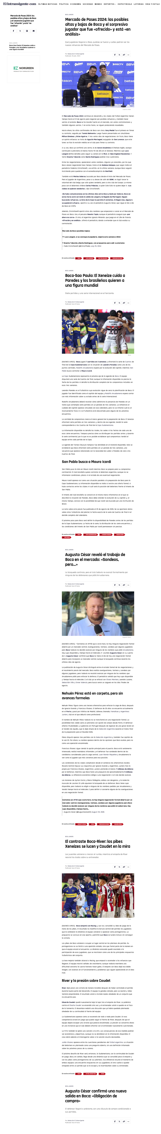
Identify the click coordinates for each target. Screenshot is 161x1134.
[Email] (34, 31)
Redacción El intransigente (76, 54)
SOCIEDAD (88, 4)
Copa (66, 376)
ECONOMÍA (75, 4)
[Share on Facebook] (114, 303)
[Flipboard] (27, 31)
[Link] (124, 303)
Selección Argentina (107, 729)
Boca (79, 122)
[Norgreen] (23, 69)
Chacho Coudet (75, 1005)
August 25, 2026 (98, 812)
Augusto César (116, 653)
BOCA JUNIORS (13, 43)
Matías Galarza (102, 258)
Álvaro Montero (112, 679)
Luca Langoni (89, 258)
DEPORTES (109, 4)
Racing (93, 926)
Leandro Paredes (110, 365)
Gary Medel (109, 130)
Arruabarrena (128, 650)
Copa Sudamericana (79, 365)
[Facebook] (13, 31)
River (64, 988)
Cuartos (128, 361)
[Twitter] (20, 31)
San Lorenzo (119, 139)
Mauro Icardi (120, 534)
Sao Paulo (67, 537)
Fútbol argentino (91, 1074)
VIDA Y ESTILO (152, 4)
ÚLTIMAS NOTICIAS (48, 4)
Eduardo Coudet (68, 1002)
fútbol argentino (116, 1042)
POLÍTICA (64, 4)
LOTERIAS (139, 4)
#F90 (75, 800)
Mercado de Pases (117, 258)
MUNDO (98, 4)
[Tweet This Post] (119, 303)
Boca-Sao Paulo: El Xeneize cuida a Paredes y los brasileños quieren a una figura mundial (22, 48)
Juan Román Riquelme (108, 754)
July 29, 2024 (96, 246)
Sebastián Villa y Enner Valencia (74, 682)
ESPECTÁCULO (125, 4)
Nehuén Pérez (118, 824)
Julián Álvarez (67, 1042)
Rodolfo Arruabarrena (84, 368)
